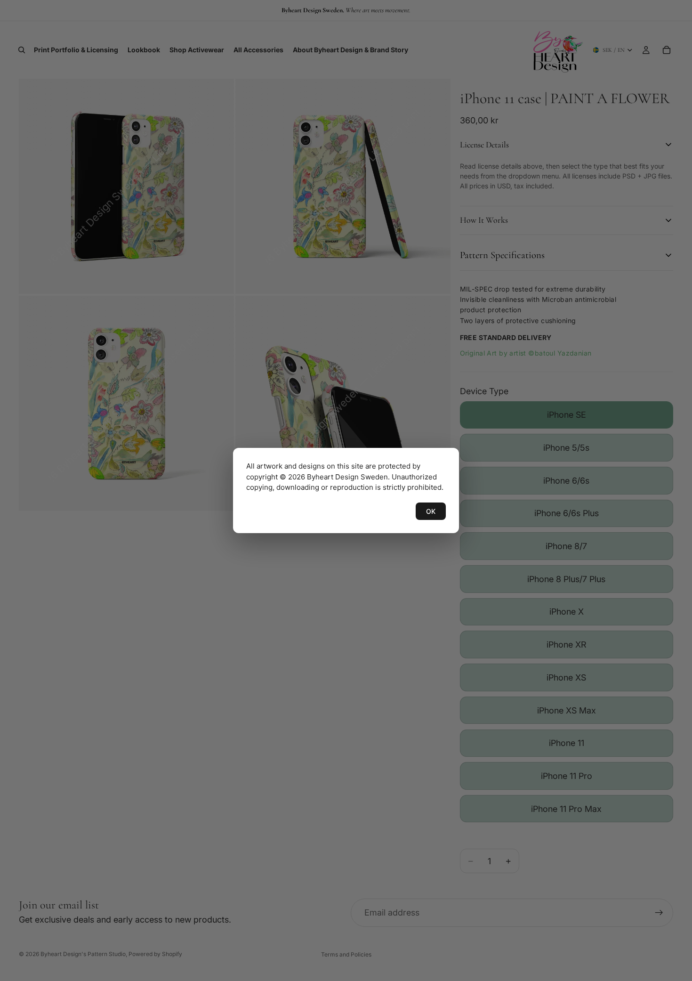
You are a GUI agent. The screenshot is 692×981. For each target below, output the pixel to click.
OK (430, 511)
